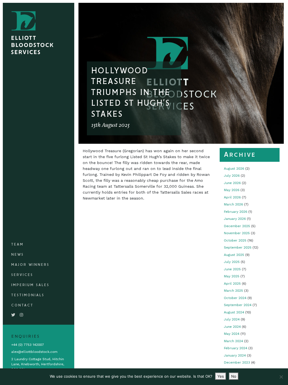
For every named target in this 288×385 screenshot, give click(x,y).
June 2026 (232, 183)
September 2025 (237, 247)
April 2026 (232, 197)
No (233, 376)
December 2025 (237, 226)
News (17, 255)
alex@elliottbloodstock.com (34, 352)
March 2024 (233, 341)
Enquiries (25, 336)
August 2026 (234, 169)
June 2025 (232, 269)
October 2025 (235, 240)
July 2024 (232, 319)
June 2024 (232, 327)
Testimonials (27, 295)
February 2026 (235, 212)
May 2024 (231, 334)
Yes (220, 376)
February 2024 (235, 348)
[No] (281, 377)
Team (17, 244)
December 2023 (237, 362)
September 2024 (237, 305)
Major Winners (30, 265)
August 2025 (234, 255)
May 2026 (231, 190)
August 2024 (234, 312)
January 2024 (235, 355)
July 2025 (232, 262)
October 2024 (235, 298)
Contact (22, 305)
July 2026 (232, 176)
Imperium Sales (30, 285)
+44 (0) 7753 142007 (27, 345)
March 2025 (233, 291)
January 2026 (235, 219)
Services (22, 275)
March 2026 (233, 204)
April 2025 (232, 284)
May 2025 (231, 276)
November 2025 (237, 233)
